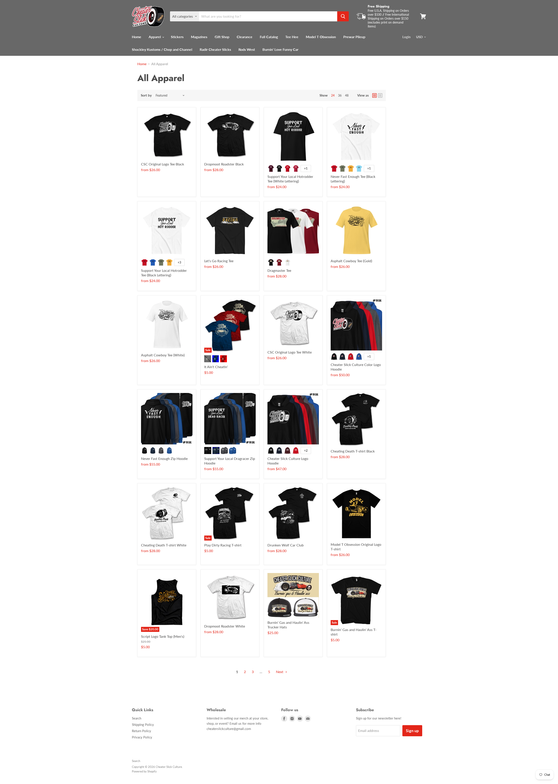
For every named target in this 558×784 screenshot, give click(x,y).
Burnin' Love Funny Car (280, 49)
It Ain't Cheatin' (216, 367)
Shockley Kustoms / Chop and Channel (162, 49)
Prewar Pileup (354, 37)
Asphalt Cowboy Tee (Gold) (351, 261)
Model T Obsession (321, 37)
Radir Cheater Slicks (215, 49)
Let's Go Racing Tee (218, 261)
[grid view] (374, 95)
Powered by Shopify (144, 771)
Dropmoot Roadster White (224, 626)
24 (333, 95)
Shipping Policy (143, 724)
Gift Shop (222, 37)
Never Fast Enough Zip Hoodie (164, 458)
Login (406, 37)
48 (347, 95)
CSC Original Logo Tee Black (162, 164)
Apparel (155, 37)
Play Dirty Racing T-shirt (223, 545)
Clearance (244, 37)
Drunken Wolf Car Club (285, 545)
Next (280, 672)
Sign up (412, 730)
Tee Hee (291, 37)
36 (340, 95)
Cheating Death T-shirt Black (353, 451)
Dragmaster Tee (279, 270)
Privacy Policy (142, 737)
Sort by (146, 95)
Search (136, 718)
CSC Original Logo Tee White (289, 352)
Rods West (246, 49)
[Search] (343, 16)
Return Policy (141, 731)
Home (136, 37)
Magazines (199, 37)
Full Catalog (269, 37)
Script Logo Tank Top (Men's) (162, 636)
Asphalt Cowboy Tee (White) (163, 355)
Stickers (177, 37)
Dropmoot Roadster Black (224, 164)
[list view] (380, 95)
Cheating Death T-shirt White (163, 545)
